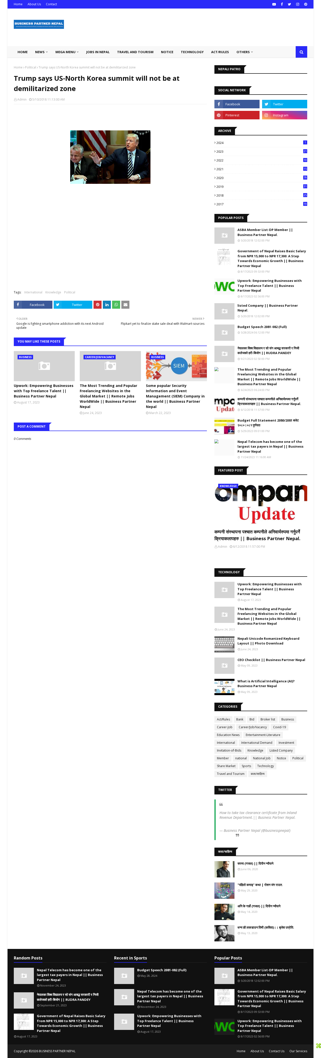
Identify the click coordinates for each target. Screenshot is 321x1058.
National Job (262, 758)
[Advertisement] (158, 1050)
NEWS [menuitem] (40, 52)
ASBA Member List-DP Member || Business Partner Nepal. (265, 232)
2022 (261, 160)
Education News (228, 735)
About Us (34, 4)
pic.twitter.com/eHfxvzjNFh (240, 822)
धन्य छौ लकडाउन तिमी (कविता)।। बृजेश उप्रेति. (265, 927)
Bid (252, 719)
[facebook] (282, 4)
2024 (261, 142)
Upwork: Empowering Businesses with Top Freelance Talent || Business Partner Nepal (43, 390)
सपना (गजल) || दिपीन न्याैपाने (255, 863)
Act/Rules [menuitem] (220, 52)
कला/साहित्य (258, 774)
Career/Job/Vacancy (253, 727)
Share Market (226, 766)
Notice (281, 758)
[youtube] (274, 4)
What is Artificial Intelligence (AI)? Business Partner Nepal (266, 683)
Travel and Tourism (231, 774)
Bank (239, 719)
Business (287, 719)
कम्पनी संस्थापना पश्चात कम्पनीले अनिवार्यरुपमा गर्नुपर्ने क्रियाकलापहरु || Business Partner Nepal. (269, 401)
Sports (246, 766)
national (241, 758)
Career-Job (224, 727)
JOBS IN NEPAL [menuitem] (98, 52)
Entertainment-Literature (263, 735)
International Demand (256, 743)
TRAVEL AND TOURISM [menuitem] (135, 52)
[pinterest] (305, 4)
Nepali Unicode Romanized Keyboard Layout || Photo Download (268, 641)
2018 (261, 195)
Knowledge (53, 292)
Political (30, 67)
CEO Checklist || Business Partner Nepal (271, 660)
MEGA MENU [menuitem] (65, 52)
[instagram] (297, 4)
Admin (22, 99)
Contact (51, 4)
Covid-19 (279, 727)
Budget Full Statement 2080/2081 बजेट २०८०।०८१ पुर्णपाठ (268, 423)
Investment (286, 743)
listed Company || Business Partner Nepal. (267, 308)
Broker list (268, 719)
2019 (261, 186)
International (33, 292)
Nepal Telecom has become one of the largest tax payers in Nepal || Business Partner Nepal (270, 446)
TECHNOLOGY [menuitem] (192, 52)
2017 (261, 204)
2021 (261, 169)
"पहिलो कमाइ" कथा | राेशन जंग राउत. (260, 884)
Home (18, 4)
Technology (265, 766)
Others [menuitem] (243, 52)
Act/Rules (223, 719)
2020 (261, 178)
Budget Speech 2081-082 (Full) (262, 326)
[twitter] (289, 4)
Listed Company (281, 750)
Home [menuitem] (23, 52)
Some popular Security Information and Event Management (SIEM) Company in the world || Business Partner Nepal (175, 396)
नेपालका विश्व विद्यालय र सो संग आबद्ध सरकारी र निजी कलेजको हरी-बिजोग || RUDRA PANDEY (268, 350)
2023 (261, 151)
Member (223, 758)
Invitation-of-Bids (229, 750)
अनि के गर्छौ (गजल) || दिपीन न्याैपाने (258, 906)
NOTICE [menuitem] (167, 52)
